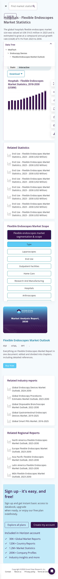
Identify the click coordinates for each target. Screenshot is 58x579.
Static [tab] (13, 67)
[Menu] (6, 6)
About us (17, 572)
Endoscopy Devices (18, 53)
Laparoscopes (29, 251)
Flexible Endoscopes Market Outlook (28, 56)
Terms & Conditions (45, 572)
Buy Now (9, 365)
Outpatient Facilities (29, 266)
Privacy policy (30, 572)
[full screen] (54, 83)
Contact (8, 572)
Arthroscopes (29, 295)
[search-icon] (34, 6)
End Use (29, 259)
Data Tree (10, 44)
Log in (10, 16)
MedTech (12, 49)
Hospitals (29, 288)
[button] (12, 49)
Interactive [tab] (24, 67)
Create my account (44, 525)
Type (29, 244)
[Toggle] (6, 49)
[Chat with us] (51, 571)
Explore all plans (17, 525)
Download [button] (15, 73)
